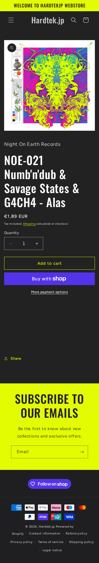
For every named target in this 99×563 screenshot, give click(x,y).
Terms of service (51, 542)
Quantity (11, 233)
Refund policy (76, 533)
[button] (11, 20)
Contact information (44, 533)
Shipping (29, 223)
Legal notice (52, 550)
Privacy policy (21, 542)
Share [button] (15, 358)
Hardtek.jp (47, 526)
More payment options (49, 292)
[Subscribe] (82, 451)
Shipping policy (81, 542)
